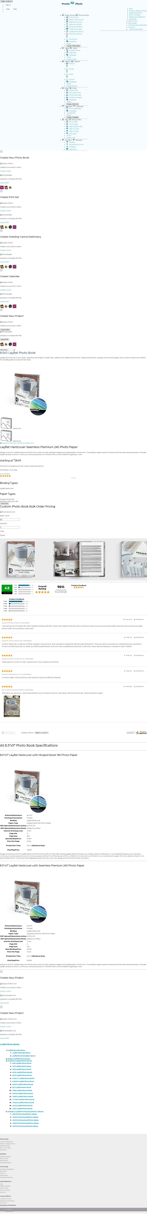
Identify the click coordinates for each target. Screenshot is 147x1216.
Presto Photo (9, 1211)
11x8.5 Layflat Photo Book (22, 1096)
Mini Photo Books (75, 34)
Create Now (4, 503)
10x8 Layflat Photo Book (22, 1090)
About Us (131, 27)
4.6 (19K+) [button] (68, 140)
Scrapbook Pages (75, 97)
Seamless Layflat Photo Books (20, 1061)
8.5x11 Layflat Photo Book (22, 1084)
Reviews (72, 142)
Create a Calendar (72, 117)
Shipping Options (135, 13)
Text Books (73, 39)
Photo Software (134, 15)
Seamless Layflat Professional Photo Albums (26, 1111)
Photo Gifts (73, 122)
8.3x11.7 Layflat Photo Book (23, 1078)
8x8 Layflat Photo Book (21, 1069)
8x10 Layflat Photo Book (22, 1072)
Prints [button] (67, 88)
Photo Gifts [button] (76, 120)
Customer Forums (6, 1198)
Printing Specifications (137, 17)
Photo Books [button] (70, 15)
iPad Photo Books (75, 22)
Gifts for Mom (74, 129)
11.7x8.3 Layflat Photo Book (23, 1099)
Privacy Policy (4, 1188)
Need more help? (136, 29)
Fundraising (71, 113)
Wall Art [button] (68, 61)
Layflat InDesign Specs (21, 1053)
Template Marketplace (7, 1169)
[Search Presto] (5, 11)
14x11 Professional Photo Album (25, 1126)
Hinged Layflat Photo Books (19, 1059)
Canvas (71, 79)
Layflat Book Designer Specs (23, 1056)
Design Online (5, 991)
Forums (2, 1173)
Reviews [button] (79, 140)
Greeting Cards (74, 50)
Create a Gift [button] (70, 138)
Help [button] (8, 9)
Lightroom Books (75, 24)
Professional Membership (137, 25)
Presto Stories (4, 1175)
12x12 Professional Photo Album (25, 1117)
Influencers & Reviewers (7, 1201)
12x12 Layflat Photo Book (22, 1105)
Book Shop (3, 1171)
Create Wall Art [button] (71, 86)
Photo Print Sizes (75, 95)
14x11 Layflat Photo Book (22, 1108)
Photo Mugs (73, 124)
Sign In (8, 5)
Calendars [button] (68, 106)
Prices (69, 43)
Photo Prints (73, 90)
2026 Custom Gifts (75, 126)
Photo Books (74, 17)
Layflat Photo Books (76, 31)
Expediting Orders (5, 1162)
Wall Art (72, 63)
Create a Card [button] (71, 59)
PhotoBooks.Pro (10, 1214)
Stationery (72, 53)
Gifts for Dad (73, 131)
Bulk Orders (132, 23)
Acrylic (71, 69)
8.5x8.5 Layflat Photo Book (23, 1081)
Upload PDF (4, 183)
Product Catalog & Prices (138, 11)
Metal (71, 74)
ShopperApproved (76, 144)
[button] (73, 423)
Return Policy (133, 21)
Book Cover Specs (5, 1148)
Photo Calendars (75, 108)
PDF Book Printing (75, 27)
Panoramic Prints (75, 93)
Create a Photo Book (73, 46)
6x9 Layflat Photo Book (21, 1063)
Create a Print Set (72, 104)
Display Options (27, 733)
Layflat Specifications (16, 1050)
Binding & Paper (5, 1145)
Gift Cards (72, 133)
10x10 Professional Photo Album (25, 1120)
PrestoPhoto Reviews (6, 1177)
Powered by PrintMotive (8, 1205)
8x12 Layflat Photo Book (22, 1075)
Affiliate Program (5, 1186)
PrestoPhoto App (75, 29)
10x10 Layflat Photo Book (22, 1093)
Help (130, 9)
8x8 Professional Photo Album (24, 1114)
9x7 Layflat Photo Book (21, 1087)
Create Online (5, 171)
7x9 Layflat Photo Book (21, 1066)
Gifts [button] (67, 120)
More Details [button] (5, 474)
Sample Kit (133, 19)
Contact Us (3, 1203)
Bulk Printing (4, 1160)
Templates (73, 41)
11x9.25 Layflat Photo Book (23, 1102)
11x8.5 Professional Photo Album (25, 1123)
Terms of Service (5, 1190)
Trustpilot (72, 147)
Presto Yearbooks (10, 1213)
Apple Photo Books (76, 20)
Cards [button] (67, 48)
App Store (73, 149)
